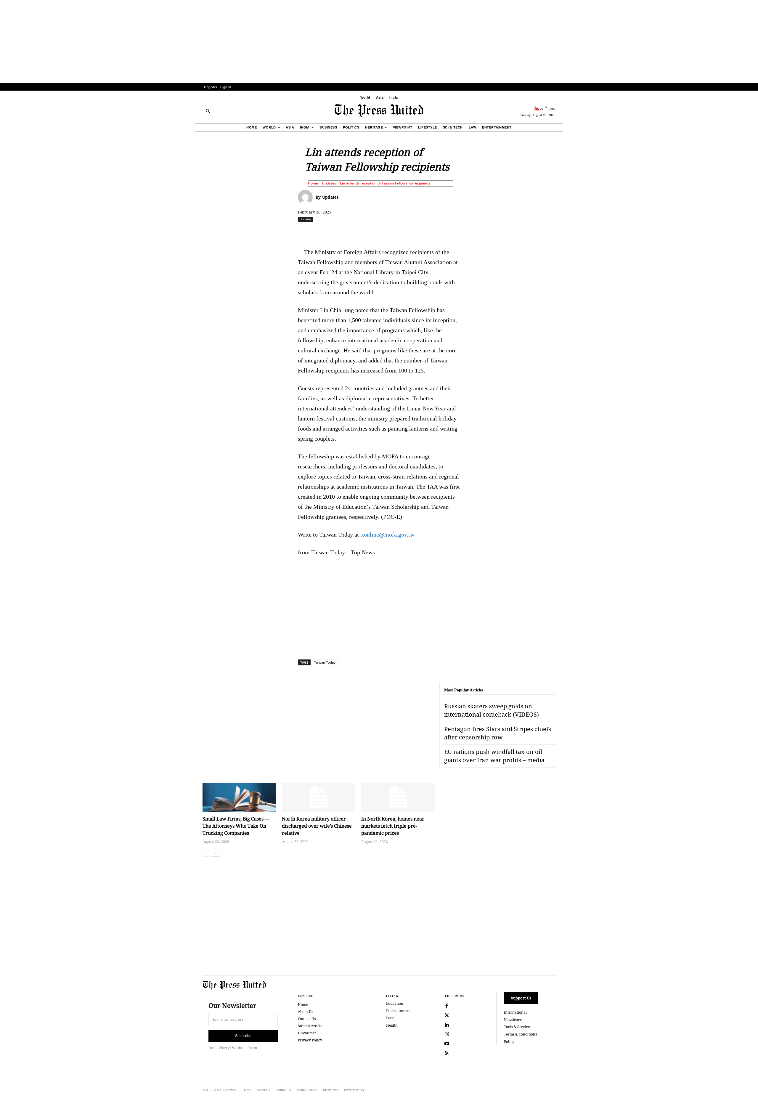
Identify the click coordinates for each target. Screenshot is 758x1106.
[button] (208, 111)
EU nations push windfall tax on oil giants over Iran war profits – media (494, 756)
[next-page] (215, 853)
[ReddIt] (367, 232)
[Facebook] (340, 232)
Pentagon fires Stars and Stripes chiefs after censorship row (497, 733)
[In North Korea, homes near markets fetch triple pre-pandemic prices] (398, 797)
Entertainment (398, 1010)
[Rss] (447, 1053)
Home (313, 183)
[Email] (421, 232)
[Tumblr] (435, 232)
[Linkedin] (394, 232)
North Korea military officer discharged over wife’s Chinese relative (317, 826)
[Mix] (462, 232)
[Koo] (557, 232)
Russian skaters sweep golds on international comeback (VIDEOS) (491, 710)
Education (394, 1003)
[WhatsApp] (380, 232)
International (515, 1012)
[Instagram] (447, 1034)
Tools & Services (517, 1026)
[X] (353, 232)
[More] (571, 232)
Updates (329, 183)
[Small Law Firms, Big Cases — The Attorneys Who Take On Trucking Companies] (239, 797)
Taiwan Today (324, 662)
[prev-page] (206, 853)
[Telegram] (449, 232)
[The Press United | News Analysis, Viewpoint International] (379, 110)
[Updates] (307, 197)
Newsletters (513, 1019)
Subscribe (243, 1036)
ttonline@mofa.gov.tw (387, 534)
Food (390, 1017)
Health (392, 1025)
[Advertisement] (379, 41)
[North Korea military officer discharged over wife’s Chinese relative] (318, 797)
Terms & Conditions (520, 1034)
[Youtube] (447, 1044)
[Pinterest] (408, 232)
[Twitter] (447, 1015)
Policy (509, 1041)
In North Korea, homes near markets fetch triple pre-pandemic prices (392, 826)
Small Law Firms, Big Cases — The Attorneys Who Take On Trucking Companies (236, 826)
